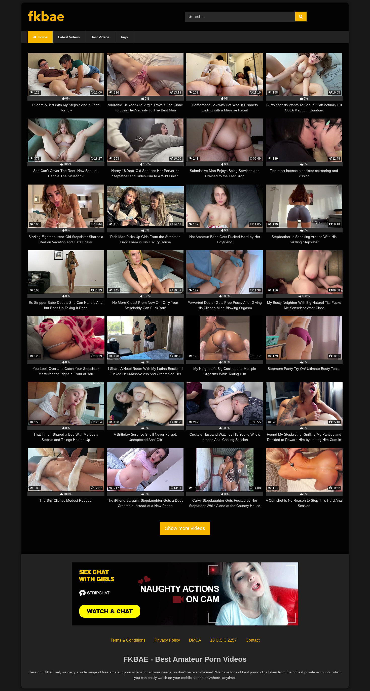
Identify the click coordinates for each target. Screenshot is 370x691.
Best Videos (100, 37)
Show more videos (185, 528)
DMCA (195, 640)
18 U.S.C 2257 (223, 640)
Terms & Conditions (127, 640)
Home (42, 37)
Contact (253, 640)
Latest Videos (69, 37)
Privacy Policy (167, 640)
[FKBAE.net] (46, 17)
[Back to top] (354, 676)
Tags (124, 37)
